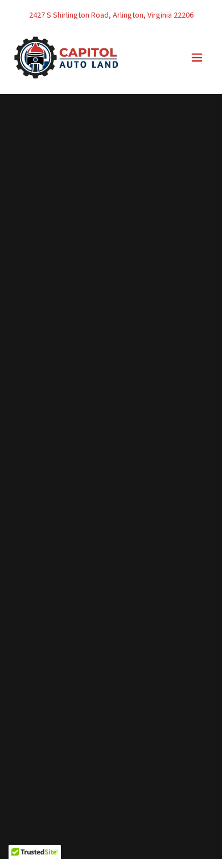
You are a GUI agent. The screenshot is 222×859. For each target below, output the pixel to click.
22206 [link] (184, 15)
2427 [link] (37, 15)
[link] (66, 57)
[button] (197, 57)
